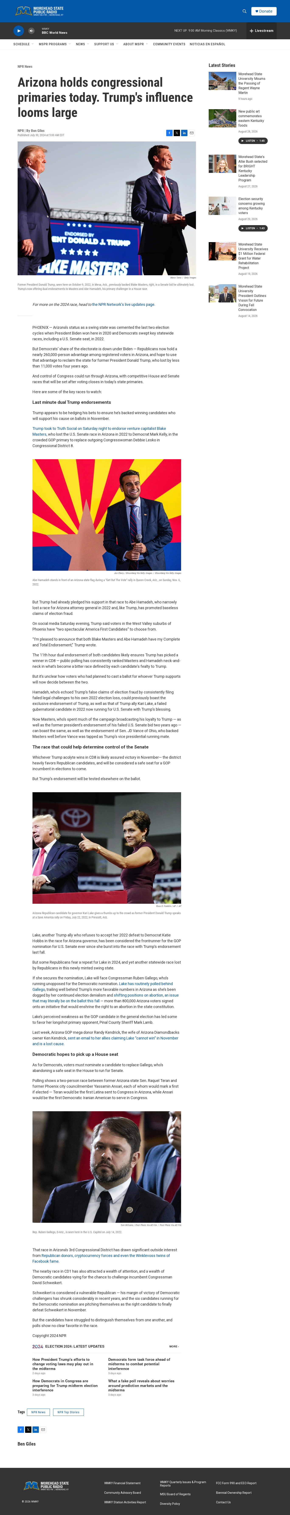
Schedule (21, 44)
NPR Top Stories (68, 1412)
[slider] (38, 30)
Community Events (169, 44)
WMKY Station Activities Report (125, 1502)
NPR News (25, 66)
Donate (265, 11)
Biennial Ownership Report (234, 1492)
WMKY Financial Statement (122, 1483)
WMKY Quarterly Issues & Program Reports (183, 1484)
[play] (18, 30)
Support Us (104, 44)
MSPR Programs (53, 44)
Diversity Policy (170, 1503)
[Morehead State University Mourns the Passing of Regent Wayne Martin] (222, 81)
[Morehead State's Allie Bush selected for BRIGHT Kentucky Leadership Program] (222, 164)
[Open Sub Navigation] (33, 44)
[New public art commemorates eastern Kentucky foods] (222, 118)
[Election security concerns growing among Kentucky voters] (222, 206)
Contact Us (223, 1502)
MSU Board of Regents (175, 1494)
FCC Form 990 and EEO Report (236, 1483)
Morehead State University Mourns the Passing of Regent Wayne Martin (251, 83)
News (80, 44)
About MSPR (133, 44)
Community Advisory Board (122, 1492)
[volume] (31, 31)
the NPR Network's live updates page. (123, 304)
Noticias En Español (207, 44)
